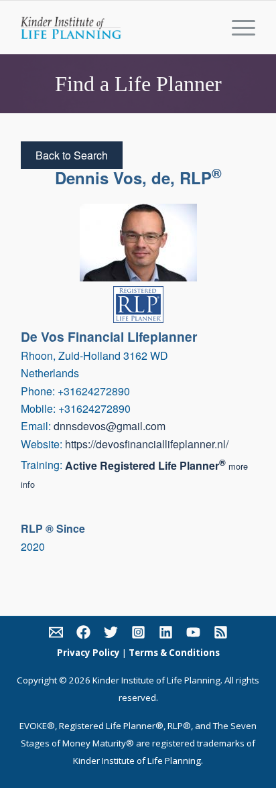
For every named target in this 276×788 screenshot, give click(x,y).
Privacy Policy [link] (88, 653)
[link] (56, 634)
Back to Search (72, 155)
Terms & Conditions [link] (174, 653)
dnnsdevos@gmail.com (109, 426)
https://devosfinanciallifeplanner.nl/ (146, 444)
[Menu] (236, 27)
